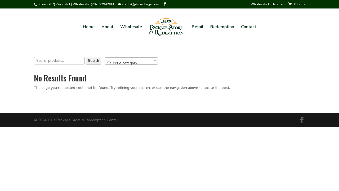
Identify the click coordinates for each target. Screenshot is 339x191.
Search (93, 60)
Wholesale (131, 27)
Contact (248, 27)
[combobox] (131, 61)
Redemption (222, 27)
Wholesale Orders (264, 4)
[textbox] (131, 63)
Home (89, 27)
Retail (197, 27)
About (107, 27)
